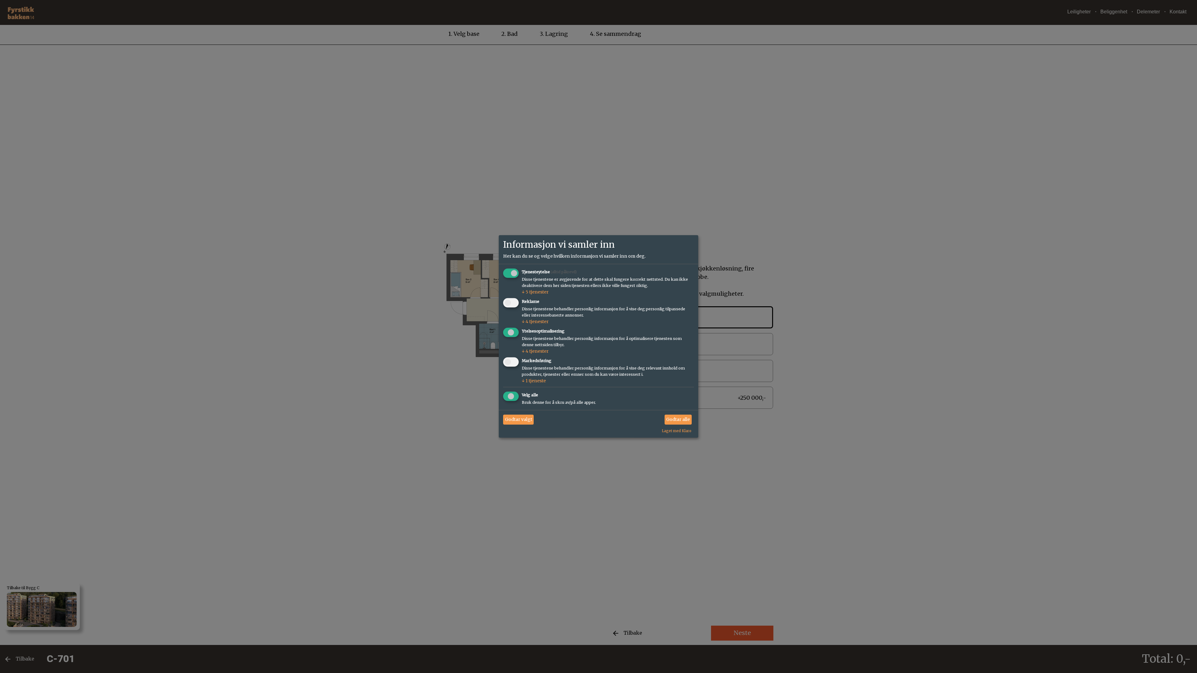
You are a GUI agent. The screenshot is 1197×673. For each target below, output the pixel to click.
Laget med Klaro (676, 430)
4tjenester (535, 321)
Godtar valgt (518, 419)
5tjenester (535, 292)
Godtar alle (678, 419)
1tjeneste (534, 381)
